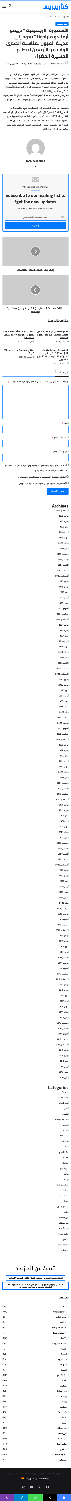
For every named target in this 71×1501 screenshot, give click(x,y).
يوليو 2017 (64, 985)
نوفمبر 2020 (63, 848)
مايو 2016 (64, 1061)
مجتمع (65, 1239)
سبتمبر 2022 (63, 734)
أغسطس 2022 (62, 739)
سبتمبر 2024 (63, 614)
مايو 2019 (64, 947)
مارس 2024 (63, 647)
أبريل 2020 (64, 887)
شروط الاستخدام (43, 1479)
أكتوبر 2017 (64, 968)
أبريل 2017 (64, 1001)
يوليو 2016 (64, 1050)
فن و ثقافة (64, 1228)
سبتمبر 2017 (63, 974)
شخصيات (64, 1196)
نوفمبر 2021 (63, 788)
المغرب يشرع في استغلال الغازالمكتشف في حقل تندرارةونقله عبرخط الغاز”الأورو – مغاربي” (53, 355)
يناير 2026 (64, 549)
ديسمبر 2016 (63, 1023)
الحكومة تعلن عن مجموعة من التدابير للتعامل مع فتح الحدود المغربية (53, 334)
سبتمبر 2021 (63, 794)
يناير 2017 (64, 1017)
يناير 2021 (64, 838)
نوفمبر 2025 (63, 560)
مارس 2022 (63, 767)
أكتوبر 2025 (63, 565)
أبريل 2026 (64, 532)
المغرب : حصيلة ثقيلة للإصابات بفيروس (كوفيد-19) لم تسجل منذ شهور (18, 334)
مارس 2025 (63, 603)
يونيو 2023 (63, 685)
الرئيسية (62, 17)
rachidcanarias (58, 64)
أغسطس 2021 (62, 799)
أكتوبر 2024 (63, 609)
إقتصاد (65, 1114)
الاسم (65, 423)
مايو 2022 (64, 756)
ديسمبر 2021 (63, 783)
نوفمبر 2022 (63, 723)
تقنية (66, 1130)
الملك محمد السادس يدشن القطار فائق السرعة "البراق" (35, 1278)
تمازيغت (65, 1141)
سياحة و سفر (62, 1185)
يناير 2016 (64, 1077)
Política (65, 1092)
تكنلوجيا (64, 1136)
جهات (66, 1158)
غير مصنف (51, 17)
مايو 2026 (64, 527)
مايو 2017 (64, 996)
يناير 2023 (64, 712)
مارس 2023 (63, 701)
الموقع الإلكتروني (61, 451)
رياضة (66, 1174)
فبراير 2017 (64, 1012)
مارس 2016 (64, 1072)
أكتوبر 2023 (63, 663)
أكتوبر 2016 (63, 1034)
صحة (66, 1201)
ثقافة (66, 1147)
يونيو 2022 (63, 750)
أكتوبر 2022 (63, 729)
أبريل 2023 (64, 696)
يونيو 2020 (63, 876)
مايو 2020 (64, 881)
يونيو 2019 (64, 941)
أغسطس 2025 (62, 576)
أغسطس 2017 (62, 979)
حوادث (65, 1163)
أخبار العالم (63, 1103)
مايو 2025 (64, 592)
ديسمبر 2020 (62, 843)
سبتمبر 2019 (63, 925)
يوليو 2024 (64, 625)
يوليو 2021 (64, 805)
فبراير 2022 (63, 772)
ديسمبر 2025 (62, 554)
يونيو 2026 (63, 521)
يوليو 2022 (64, 745)
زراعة (66, 1179)
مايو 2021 (64, 816)
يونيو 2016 (64, 1056)
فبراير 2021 (64, 832)
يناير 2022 (64, 778)
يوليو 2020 (64, 870)
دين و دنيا (64, 1168)
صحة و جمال (63, 1207)
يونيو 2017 (64, 990)
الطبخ (66, 1125)
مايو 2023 (64, 690)
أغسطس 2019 (62, 930)
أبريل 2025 (64, 598)
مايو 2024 (64, 636)
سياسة (65, 1190)
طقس (66, 1212)
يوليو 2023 (64, 679)
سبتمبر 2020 (63, 859)
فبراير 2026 (63, 543)
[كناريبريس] (55, 6)
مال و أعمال (63, 1234)
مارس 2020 (63, 892)
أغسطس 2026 (62, 510)
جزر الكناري (64, 1152)
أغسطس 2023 (62, 674)
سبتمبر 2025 (63, 570)
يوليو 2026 (64, 516)
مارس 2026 (63, 538)
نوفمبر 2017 (63, 963)
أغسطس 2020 (62, 865)
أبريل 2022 (64, 761)
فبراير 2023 (63, 707)
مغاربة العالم (63, 1245)
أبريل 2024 (64, 641)
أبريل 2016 (64, 1067)
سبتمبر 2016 (63, 1039)
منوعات (65, 1250)
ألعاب (66, 1108)
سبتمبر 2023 (63, 669)
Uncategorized (62, 1098)
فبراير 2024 (63, 652)
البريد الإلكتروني (60, 437)
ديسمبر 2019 (63, 908)
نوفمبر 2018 (63, 957)
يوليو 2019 (64, 936)
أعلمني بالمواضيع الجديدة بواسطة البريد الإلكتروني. (42, 484)
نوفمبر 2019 (63, 914)
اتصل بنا (30, 1479)
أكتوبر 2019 (63, 919)
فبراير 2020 (63, 898)
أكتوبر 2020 (63, 854)
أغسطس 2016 (62, 1045)
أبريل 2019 (64, 952)
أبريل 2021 (64, 821)
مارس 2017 (64, 1007)
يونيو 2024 (63, 630)
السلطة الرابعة (62, 1119)
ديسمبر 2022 (62, 718)
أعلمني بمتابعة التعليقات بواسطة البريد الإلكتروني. (42, 477)
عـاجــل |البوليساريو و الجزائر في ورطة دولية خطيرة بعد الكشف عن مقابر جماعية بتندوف (35, 1286)
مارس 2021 (64, 827)
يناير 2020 (64, 903)
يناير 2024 (64, 658)
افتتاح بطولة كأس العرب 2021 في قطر (18, 351)
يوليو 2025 (64, 581)
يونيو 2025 (63, 587)
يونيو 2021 (64, 810)
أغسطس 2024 (62, 619)
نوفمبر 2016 (63, 1028)
